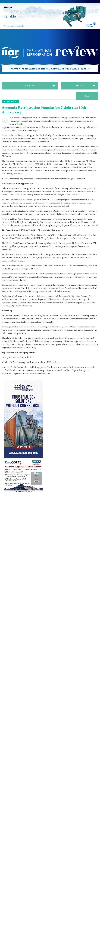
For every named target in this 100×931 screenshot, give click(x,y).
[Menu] (7, 37)
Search (87, 96)
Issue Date (79, 86)
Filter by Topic (30, 86)
